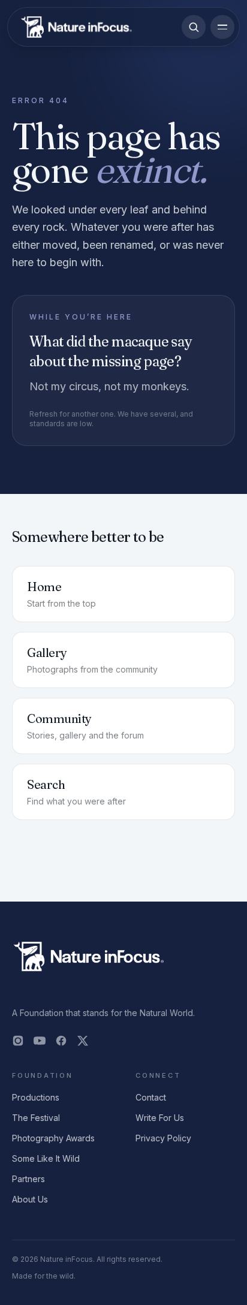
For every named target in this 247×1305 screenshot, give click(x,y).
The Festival (36, 1118)
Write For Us (159, 1118)
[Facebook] (61, 1041)
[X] (83, 1041)
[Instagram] (18, 1041)
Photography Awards (53, 1138)
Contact (150, 1097)
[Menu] (222, 27)
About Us (30, 1199)
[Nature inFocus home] (76, 27)
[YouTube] (40, 1041)
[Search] (194, 27)
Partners (28, 1179)
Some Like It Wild (46, 1158)
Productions (35, 1097)
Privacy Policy (163, 1138)
